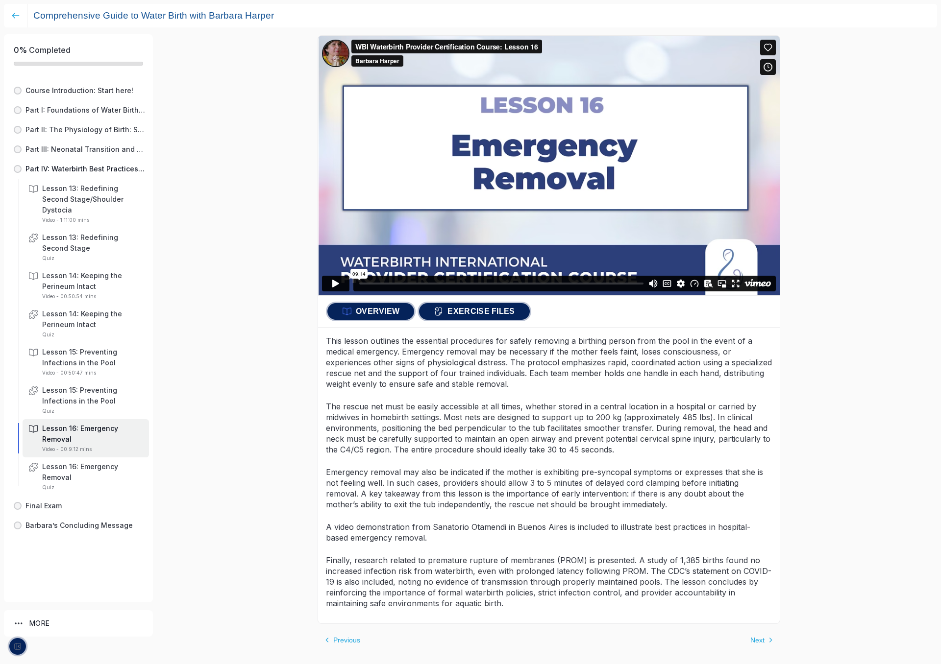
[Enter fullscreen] (17, 646)
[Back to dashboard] (15, 15)
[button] (78, 90)
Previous (346, 640)
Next (757, 640)
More (39, 623)
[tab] (371, 311)
